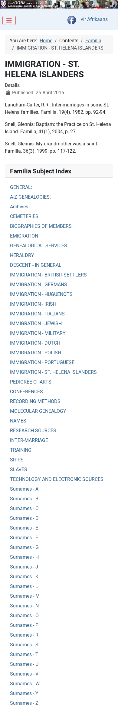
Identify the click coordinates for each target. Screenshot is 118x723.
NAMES (18, 421)
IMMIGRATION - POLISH (35, 353)
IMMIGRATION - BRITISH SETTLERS (48, 275)
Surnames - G (24, 547)
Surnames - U (24, 664)
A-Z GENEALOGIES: (30, 197)
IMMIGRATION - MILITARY (38, 333)
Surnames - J (24, 567)
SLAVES (18, 469)
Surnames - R (24, 635)
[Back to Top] (107, 711)
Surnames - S (24, 645)
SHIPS (17, 460)
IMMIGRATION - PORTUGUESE (42, 362)
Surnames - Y (24, 693)
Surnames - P (24, 625)
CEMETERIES (24, 216)
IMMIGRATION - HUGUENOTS (41, 294)
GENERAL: (21, 187)
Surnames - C (24, 508)
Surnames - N (24, 606)
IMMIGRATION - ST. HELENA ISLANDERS (53, 372)
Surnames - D (24, 518)
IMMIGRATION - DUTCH (35, 343)
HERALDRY (22, 255)
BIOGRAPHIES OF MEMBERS (41, 226)
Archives (19, 207)
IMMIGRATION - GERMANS (38, 284)
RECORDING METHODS (35, 401)
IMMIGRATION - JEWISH (36, 323)
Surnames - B (24, 499)
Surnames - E (24, 528)
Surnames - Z (24, 703)
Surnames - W (25, 684)
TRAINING (20, 450)
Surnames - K (24, 576)
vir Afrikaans (94, 19)
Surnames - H (24, 557)
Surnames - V (24, 674)
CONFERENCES (26, 392)
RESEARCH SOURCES (33, 430)
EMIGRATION (24, 236)
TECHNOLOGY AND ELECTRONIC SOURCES (56, 479)
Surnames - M (25, 596)
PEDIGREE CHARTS (30, 382)
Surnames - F (24, 538)
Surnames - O (24, 615)
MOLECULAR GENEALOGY (38, 411)
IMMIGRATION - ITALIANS (37, 314)
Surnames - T (24, 654)
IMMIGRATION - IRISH (33, 304)
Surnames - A (24, 489)
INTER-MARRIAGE (29, 440)
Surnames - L (24, 586)
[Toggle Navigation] (9, 20)
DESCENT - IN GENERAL (35, 265)
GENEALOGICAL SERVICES (38, 246)
